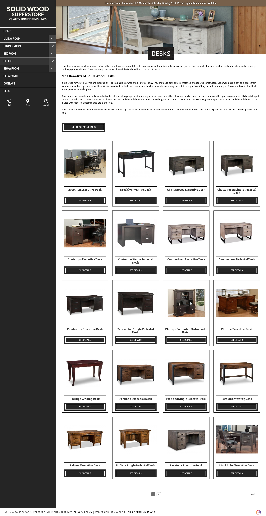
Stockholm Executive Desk (237, 465)
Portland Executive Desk (135, 399)
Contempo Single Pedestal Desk (135, 261)
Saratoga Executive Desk (186, 465)
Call (9, 105)
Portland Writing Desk (237, 399)
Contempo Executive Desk (85, 259)
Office (7, 61)
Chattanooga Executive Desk (186, 189)
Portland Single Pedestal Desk (186, 399)
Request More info (84, 127)
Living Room (11, 38)
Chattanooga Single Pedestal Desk (236, 191)
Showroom (11, 68)
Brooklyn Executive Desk (85, 189)
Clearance (10, 76)
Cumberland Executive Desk (186, 259)
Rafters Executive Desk (85, 465)
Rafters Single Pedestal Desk (135, 465)
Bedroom (9, 53)
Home (7, 31)
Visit (28, 105)
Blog (6, 91)
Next (253, 494)
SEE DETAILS (85, 200)
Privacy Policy (83, 512)
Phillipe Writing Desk (85, 399)
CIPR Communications (141, 512)
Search (46, 105)
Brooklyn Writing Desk (135, 189)
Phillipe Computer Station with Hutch (186, 331)
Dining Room (12, 46)
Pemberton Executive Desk (85, 329)
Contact (9, 83)
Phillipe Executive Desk (237, 329)
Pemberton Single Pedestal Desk (135, 331)
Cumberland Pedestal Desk (236, 259)
